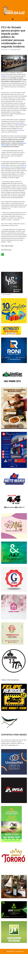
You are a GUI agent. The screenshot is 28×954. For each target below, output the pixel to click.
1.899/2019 (3, 76)
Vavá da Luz (6, 49)
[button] (12, 19)
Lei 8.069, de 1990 (18, 123)
